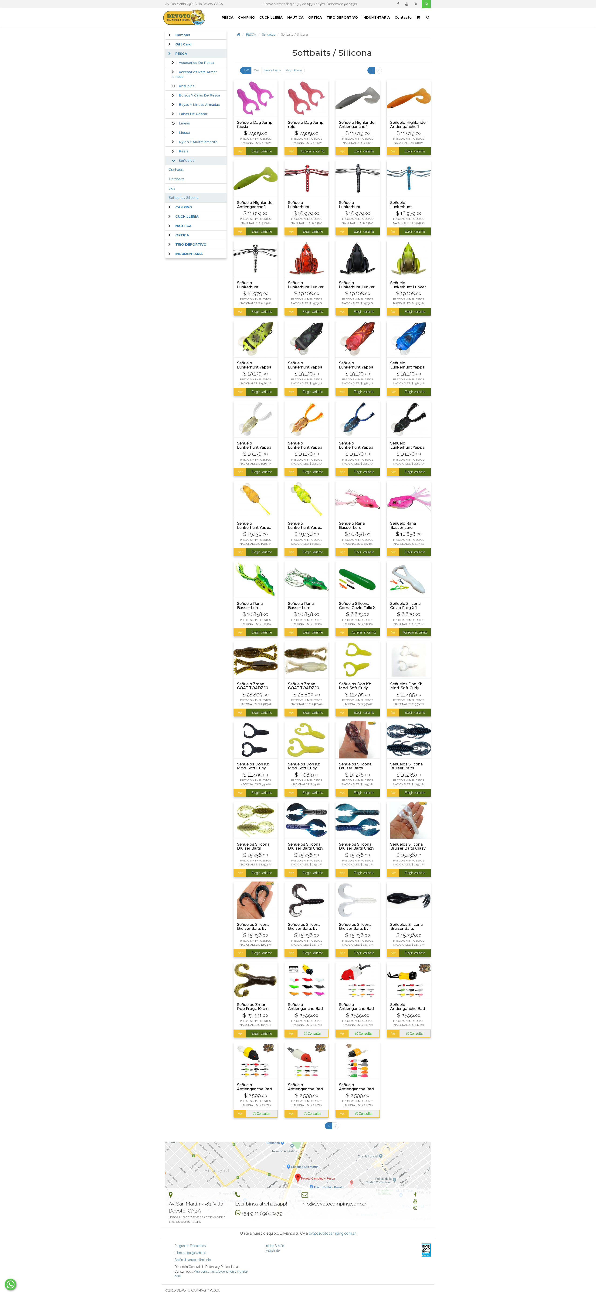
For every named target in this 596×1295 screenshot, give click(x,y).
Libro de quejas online (190, 1253)
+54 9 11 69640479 (262, 1213)
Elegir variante (262, 151)
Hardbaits (176, 179)
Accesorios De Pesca (196, 63)
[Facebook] (398, 4)
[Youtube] (407, 4)
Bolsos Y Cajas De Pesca (199, 95)
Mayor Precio (293, 70)
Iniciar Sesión (274, 1246)
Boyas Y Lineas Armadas (199, 105)
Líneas (184, 123)
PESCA (228, 17)
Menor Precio (272, 70)
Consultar (314, 1033)
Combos (182, 35)
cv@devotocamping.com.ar (332, 1233)
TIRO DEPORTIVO (342, 17)
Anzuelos (186, 86)
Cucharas (176, 170)
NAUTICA (295, 17)
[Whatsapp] (426, 4)
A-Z (246, 70)
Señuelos (268, 34)
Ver (240, 151)
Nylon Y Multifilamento (198, 142)
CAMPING (246, 17)
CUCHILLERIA (271, 17)
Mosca (184, 133)
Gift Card (183, 44)
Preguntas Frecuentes (190, 1246)
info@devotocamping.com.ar (333, 1204)
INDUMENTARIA (376, 17)
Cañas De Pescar (193, 114)
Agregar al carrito (313, 151)
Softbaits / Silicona (183, 198)
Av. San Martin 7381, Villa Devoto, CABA (194, 4)
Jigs (172, 188)
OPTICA (315, 17)
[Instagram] (415, 4)
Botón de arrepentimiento (193, 1260)
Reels (183, 151)
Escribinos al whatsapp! (261, 1204)
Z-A (256, 70)
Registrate (272, 1250)
